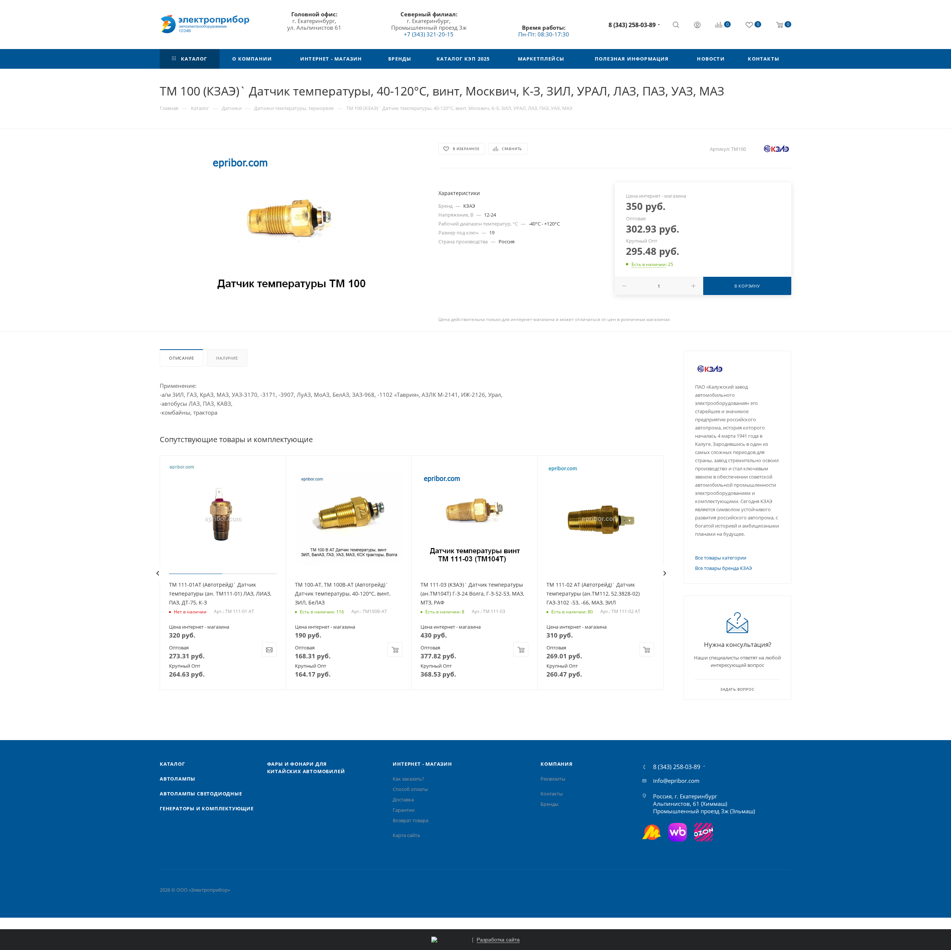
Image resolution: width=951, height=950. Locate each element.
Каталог (172, 764)
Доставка (403, 799)
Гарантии (404, 810)
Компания (556, 764)
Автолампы (177, 778)
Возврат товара (410, 820)
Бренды (549, 804)
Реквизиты (553, 778)
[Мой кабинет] (697, 25)
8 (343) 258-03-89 (632, 25)
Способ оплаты (410, 789)
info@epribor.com (676, 780)
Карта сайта (406, 835)
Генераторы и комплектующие (207, 808)
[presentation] (157, 573)
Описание (181, 358)
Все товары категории (720, 557)
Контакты (552, 793)
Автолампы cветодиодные (201, 793)
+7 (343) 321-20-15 (429, 34)
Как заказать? (408, 778)
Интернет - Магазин (422, 764)
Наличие (227, 358)
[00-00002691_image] (292, 224)
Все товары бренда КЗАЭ (723, 568)
